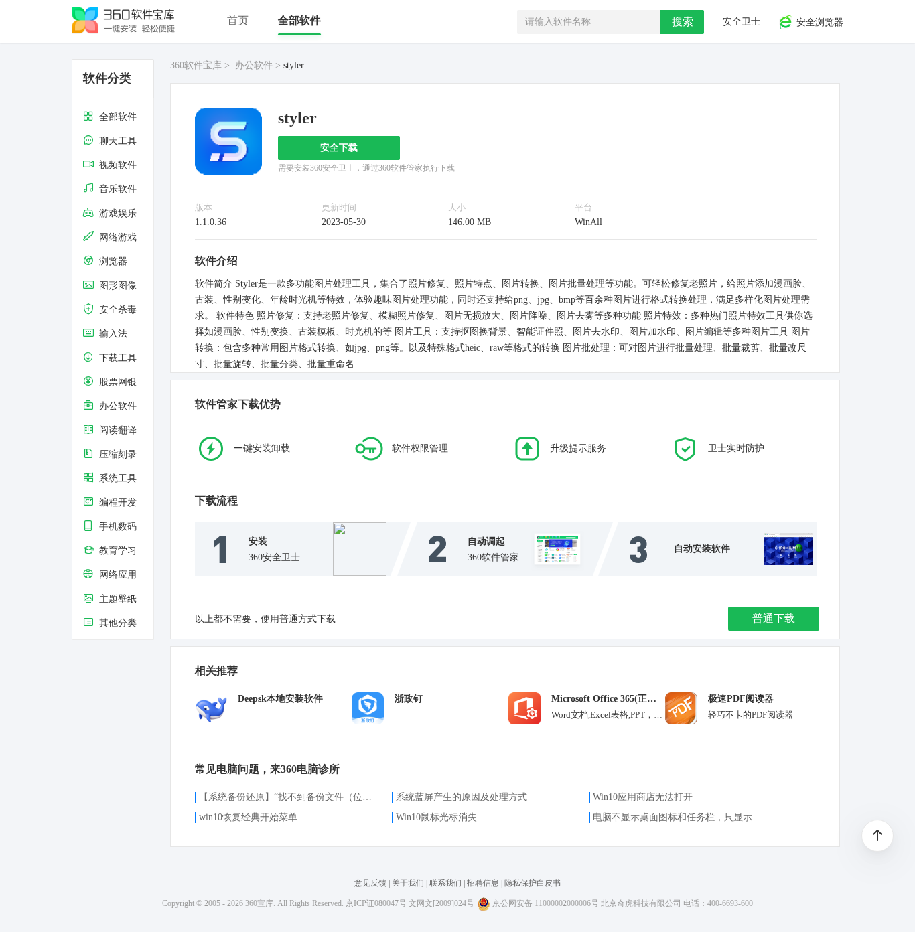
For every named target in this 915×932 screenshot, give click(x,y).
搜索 (682, 21)
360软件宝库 (196, 65)
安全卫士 (740, 22)
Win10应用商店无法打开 (643, 797)
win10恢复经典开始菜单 (248, 817)
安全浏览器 (818, 23)
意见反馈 (371, 883)
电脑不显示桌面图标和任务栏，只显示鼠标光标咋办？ (681, 817)
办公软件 (254, 65)
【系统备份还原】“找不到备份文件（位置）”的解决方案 (287, 797)
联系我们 (445, 883)
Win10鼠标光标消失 (436, 817)
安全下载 (339, 148)
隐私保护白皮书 (532, 883)
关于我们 (408, 883)
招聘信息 (483, 883)
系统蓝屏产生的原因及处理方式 (461, 797)
